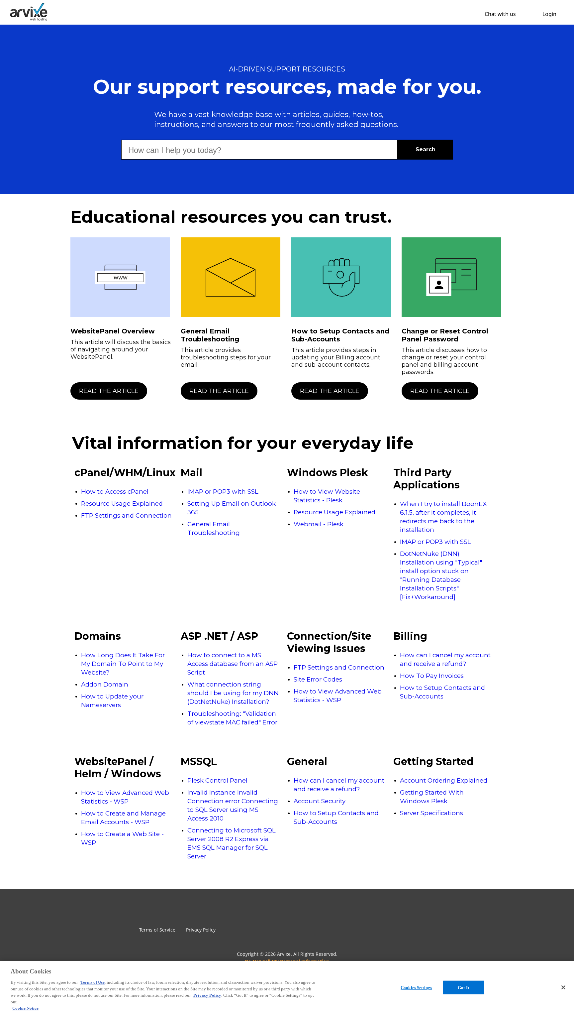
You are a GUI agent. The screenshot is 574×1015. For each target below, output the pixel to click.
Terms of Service (157, 930)
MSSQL (199, 761)
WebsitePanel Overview (112, 331)
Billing (410, 636)
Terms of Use (92, 982)
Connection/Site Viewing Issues (329, 642)
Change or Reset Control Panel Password (445, 335)
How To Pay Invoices (432, 676)
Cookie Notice (25, 1008)
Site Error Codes (318, 679)
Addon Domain (104, 684)
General (307, 761)
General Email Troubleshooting (210, 335)
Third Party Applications (426, 478)
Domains (97, 636)
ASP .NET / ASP (219, 636)
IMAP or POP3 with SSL (222, 491)
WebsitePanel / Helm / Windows (117, 767)
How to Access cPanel (114, 491)
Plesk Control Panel (217, 780)
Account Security (319, 801)
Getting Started (433, 761)
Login (549, 14)
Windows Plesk (327, 472)
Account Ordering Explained (443, 780)
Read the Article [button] (109, 391)
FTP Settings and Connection (126, 515)
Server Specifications (431, 813)
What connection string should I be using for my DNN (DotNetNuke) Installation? (233, 693)
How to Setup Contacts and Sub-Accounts (340, 335)
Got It (463, 987)
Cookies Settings (416, 987)
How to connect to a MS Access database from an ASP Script (232, 663)
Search (425, 149)
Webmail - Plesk (318, 524)
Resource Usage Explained (122, 503)
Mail (191, 472)
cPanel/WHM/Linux (124, 472)
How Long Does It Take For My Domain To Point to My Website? (123, 663)
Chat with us (500, 14)
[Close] (563, 987)
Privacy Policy (201, 930)
